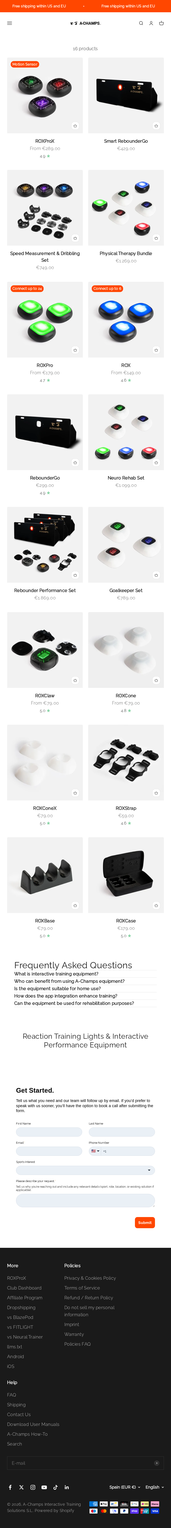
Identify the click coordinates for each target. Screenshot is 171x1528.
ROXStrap (126, 808)
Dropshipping (21, 1307)
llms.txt (14, 1346)
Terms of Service (82, 1288)
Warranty (74, 1334)
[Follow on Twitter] (21, 1487)
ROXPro (45, 365)
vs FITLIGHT (20, 1327)
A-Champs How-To (27, 1434)
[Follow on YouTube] (44, 1487)
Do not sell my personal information (89, 1311)
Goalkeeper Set (126, 590)
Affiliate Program (25, 1297)
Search (14, 1444)
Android (15, 1356)
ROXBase (45, 920)
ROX (125, 365)
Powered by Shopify (54, 1510)
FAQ (11, 1395)
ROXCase (126, 920)
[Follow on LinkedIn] (67, 1487)
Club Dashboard (24, 1288)
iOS (10, 1366)
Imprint (71, 1324)
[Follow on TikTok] (56, 1487)
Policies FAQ (77, 1344)
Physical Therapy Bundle (126, 253)
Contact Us (19, 1414)
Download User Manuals (33, 1424)
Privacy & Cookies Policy (90, 1278)
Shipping (16, 1404)
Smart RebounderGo (126, 141)
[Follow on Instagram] (33, 1487)
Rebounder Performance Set (45, 590)
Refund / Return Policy (88, 1297)
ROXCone (126, 695)
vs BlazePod (20, 1317)
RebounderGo (45, 478)
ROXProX (45, 141)
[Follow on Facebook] (10, 1487)
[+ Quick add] (75, 126)
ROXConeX (45, 808)
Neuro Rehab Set (126, 478)
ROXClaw (45, 695)
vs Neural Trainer (25, 1337)
